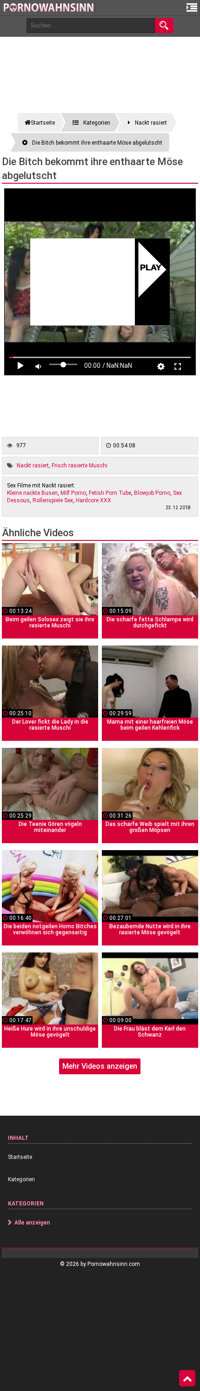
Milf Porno (73, 493)
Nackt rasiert (33, 465)
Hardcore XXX (93, 500)
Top (187, 1378)
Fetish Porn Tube (110, 493)
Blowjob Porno (152, 493)
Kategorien (21, 1179)
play (150, 268)
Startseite (20, 1157)
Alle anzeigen (32, 1222)
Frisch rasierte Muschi (79, 465)
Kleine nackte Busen (32, 493)
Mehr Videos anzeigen (99, 1066)
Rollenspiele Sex (53, 500)
